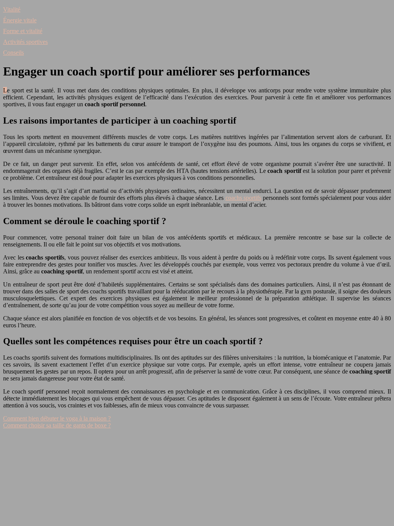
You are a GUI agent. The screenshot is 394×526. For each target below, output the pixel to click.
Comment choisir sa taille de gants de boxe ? (57, 425)
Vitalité (11, 9)
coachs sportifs (243, 197)
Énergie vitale (20, 20)
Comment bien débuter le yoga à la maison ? (57, 418)
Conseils (13, 52)
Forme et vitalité (22, 31)
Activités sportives (25, 42)
